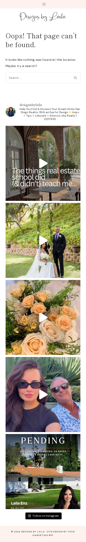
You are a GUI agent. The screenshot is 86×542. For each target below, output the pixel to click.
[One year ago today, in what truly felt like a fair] (43, 240)
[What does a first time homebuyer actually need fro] (43, 163)
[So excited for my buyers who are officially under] (43, 471)
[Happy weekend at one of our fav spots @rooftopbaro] (43, 394)
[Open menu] (44, 4)
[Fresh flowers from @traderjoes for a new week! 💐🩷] (43, 317)
